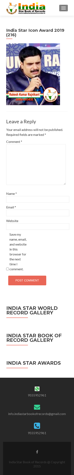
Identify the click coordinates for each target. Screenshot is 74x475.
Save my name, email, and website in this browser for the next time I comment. (18, 251)
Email (11, 207)
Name (11, 193)
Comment (14, 141)
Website (12, 221)
